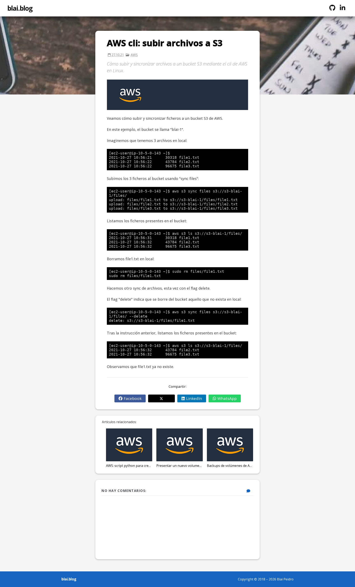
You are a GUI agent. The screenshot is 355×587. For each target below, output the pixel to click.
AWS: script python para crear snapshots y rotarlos (129, 465)
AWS (134, 55)
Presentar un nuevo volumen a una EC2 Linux (179, 465)
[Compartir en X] (161, 398)
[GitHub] (332, 8)
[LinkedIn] (342, 8)
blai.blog (19, 8)
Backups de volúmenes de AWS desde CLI (230, 465)
